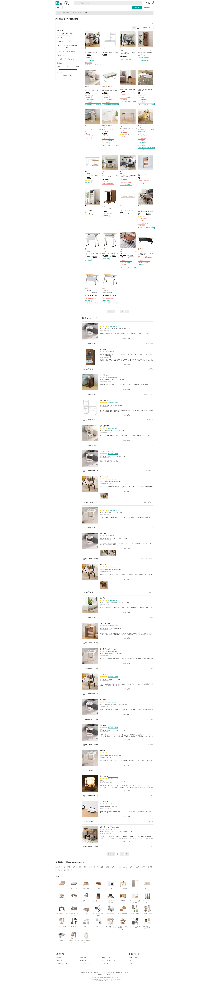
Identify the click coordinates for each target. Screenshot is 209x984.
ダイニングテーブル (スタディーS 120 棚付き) (128, 129)
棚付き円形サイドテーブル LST (91, 90)
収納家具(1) (61, 55)
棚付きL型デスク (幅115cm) (91, 52)
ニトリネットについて (61, 963)
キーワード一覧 (124, 972)
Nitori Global (108, 974)
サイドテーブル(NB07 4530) (108, 208)
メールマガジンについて (108, 963)
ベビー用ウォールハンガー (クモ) (127, 210)
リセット (67, 26)
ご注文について (83, 957)
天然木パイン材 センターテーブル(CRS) (128, 252)
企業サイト (100, 974)
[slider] (58, 69)
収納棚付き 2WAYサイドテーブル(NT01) (93, 130)
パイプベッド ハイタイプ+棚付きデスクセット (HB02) (128, 53)
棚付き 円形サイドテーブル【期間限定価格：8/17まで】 (146, 130)
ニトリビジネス (67, 75)
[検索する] (76, 3)
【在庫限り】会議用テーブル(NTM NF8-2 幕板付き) (146, 254)
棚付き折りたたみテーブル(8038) (109, 90)
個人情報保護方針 (110, 972)
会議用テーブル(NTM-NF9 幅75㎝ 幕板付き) (93, 254)
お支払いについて (83, 960)
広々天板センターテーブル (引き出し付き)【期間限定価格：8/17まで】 (146, 210)
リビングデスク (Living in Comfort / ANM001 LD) (146, 174)
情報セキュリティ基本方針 (99, 972)
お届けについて (106, 957)
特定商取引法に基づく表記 (87, 972)
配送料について (60, 960)
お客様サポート (133, 957)
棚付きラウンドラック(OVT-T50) (127, 89)
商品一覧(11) (69, 34)
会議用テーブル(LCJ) (107, 292)
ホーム (58, 13)
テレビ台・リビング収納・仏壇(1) (66, 59)
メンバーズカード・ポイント (86, 963)
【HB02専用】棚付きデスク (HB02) (110, 52)
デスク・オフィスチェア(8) (65, 41)
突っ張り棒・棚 (77, 13)
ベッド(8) (60, 37)
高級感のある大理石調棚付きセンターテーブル (146, 90)
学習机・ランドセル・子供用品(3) (66, 51)
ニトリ (59, 75)
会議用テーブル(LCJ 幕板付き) (91, 292)
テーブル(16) (61, 34)
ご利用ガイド (59, 957)
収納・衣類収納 (67, 13)
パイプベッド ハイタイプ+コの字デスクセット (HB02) (110, 176)
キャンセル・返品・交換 (108, 960)
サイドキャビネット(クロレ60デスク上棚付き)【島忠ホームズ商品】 (146, 51)
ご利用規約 (117, 972)
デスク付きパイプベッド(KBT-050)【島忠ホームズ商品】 (128, 176)
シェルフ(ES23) (88, 210)
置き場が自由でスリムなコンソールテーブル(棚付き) (110, 130)
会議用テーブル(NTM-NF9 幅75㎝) (110, 253)
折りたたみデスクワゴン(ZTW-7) (92, 175)
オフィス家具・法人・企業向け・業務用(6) (67, 46)
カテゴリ (59, 7)
